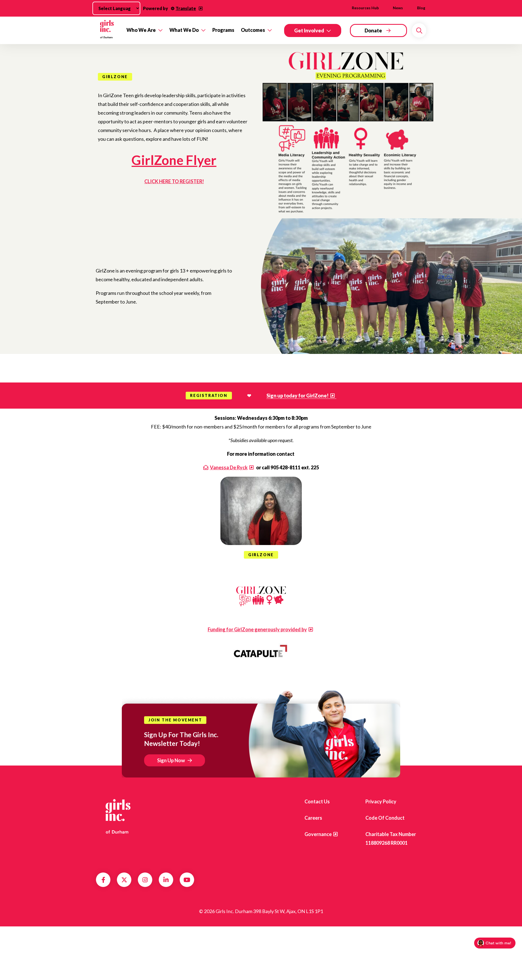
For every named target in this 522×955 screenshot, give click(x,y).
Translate (186, 8)
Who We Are (141, 30)
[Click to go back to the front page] (107, 30)
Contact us (317, 801)
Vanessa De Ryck (229, 467)
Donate (373, 30)
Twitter (124, 880)
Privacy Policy (380, 801)
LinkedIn (166, 880)
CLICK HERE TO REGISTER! (174, 181)
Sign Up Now (171, 760)
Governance (318, 834)
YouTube (187, 880)
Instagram (145, 880)
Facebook (103, 880)
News (398, 7)
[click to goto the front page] (118, 816)
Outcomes (253, 30)
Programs (223, 30)
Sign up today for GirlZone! (297, 396)
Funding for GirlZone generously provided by (257, 629)
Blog (421, 7)
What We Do (184, 30)
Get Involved (309, 30)
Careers (313, 818)
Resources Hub (365, 7)
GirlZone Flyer (174, 160)
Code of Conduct (385, 818)
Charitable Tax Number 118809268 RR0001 (390, 838)
